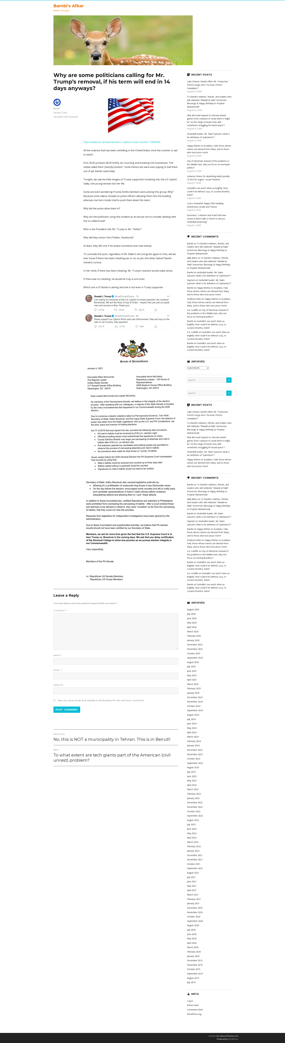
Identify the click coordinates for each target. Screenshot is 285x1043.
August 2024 (193, 714)
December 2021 (194, 855)
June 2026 (192, 618)
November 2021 (195, 859)
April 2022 (192, 837)
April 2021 (192, 890)
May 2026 (192, 622)
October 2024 (193, 706)
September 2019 (195, 973)
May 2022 (192, 833)
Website (58, 685)
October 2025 (193, 653)
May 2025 (192, 675)
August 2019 (193, 978)
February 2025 (194, 688)
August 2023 (193, 767)
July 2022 (191, 824)
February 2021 (194, 899)
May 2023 (192, 780)
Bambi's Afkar (68, 5)
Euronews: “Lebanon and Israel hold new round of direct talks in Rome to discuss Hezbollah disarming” (206, 218)
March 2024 (192, 736)
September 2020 (195, 921)
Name (57, 655)
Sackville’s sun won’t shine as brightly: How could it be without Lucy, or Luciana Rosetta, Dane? (208, 191)
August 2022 (193, 820)
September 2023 (195, 763)
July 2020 (191, 929)
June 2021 (192, 881)
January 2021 (193, 903)
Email (57, 670)
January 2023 (193, 798)
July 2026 (191, 613)
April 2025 (192, 679)
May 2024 (192, 728)
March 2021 (192, 894)
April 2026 (192, 627)
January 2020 (193, 956)
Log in (190, 1000)
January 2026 (193, 640)
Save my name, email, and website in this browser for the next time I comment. (101, 700)
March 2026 (192, 631)
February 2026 (194, 635)
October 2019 (193, 969)
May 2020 (192, 938)
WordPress (233, 1039)
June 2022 (192, 828)
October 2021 (193, 864)
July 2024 (191, 719)
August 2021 (193, 872)
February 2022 (194, 846)
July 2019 (191, 982)
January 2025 (193, 692)
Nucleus (212, 1036)
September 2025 (195, 657)
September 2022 (195, 815)
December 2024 (194, 697)
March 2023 (192, 789)
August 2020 (193, 925)
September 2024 (195, 710)
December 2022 (194, 802)
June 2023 (192, 776)
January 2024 (193, 745)
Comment (60, 610)
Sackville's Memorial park (65, 117)
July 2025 (191, 666)
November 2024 (195, 701)
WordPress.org (194, 1014)
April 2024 (192, 732)
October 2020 (193, 916)
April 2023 (192, 785)
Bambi (56, 108)
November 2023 (195, 754)
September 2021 (195, 868)
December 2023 (194, 749)
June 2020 (192, 934)
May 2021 (192, 885)
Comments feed (195, 1009)
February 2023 (194, 793)
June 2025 (192, 671)
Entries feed (192, 1005)
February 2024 (194, 741)
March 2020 (192, 947)
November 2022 (195, 807)
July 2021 (191, 877)
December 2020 (194, 907)
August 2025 (193, 662)
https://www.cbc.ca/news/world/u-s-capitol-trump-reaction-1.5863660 (121, 142)
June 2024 (192, 723)
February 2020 (194, 951)
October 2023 (193, 758)
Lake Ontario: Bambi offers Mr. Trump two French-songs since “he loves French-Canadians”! (207, 84)
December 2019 (194, 960)
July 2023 (191, 771)
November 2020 (195, 912)
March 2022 (192, 842)
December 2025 (194, 644)
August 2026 (193, 609)
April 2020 (192, 943)
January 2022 (193, 850)
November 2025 (195, 649)
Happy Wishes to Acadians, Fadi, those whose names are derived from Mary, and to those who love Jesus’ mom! (209, 149)
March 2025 (192, 684)
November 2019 (195, 964)
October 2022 (193, 811)
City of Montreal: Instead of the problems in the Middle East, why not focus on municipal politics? (208, 164)
